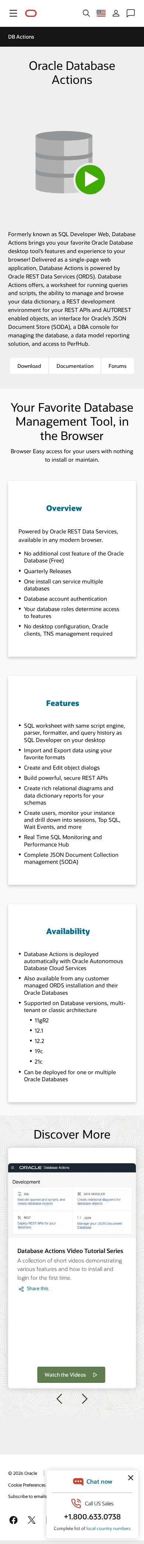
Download (29, 366)
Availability (68, 931)
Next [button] (84, 1399)
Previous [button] (59, 1399)
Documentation (74, 366)
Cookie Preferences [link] (27, 1485)
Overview (64, 508)
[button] (13, 13)
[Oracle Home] (31, 13)
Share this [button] (37, 1288)
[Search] (86, 13)
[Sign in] (116, 13)
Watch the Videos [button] (65, 1374)
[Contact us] (130, 13)
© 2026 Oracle (22, 1473)
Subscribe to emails (27, 1496)
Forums (118, 366)
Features (62, 703)
